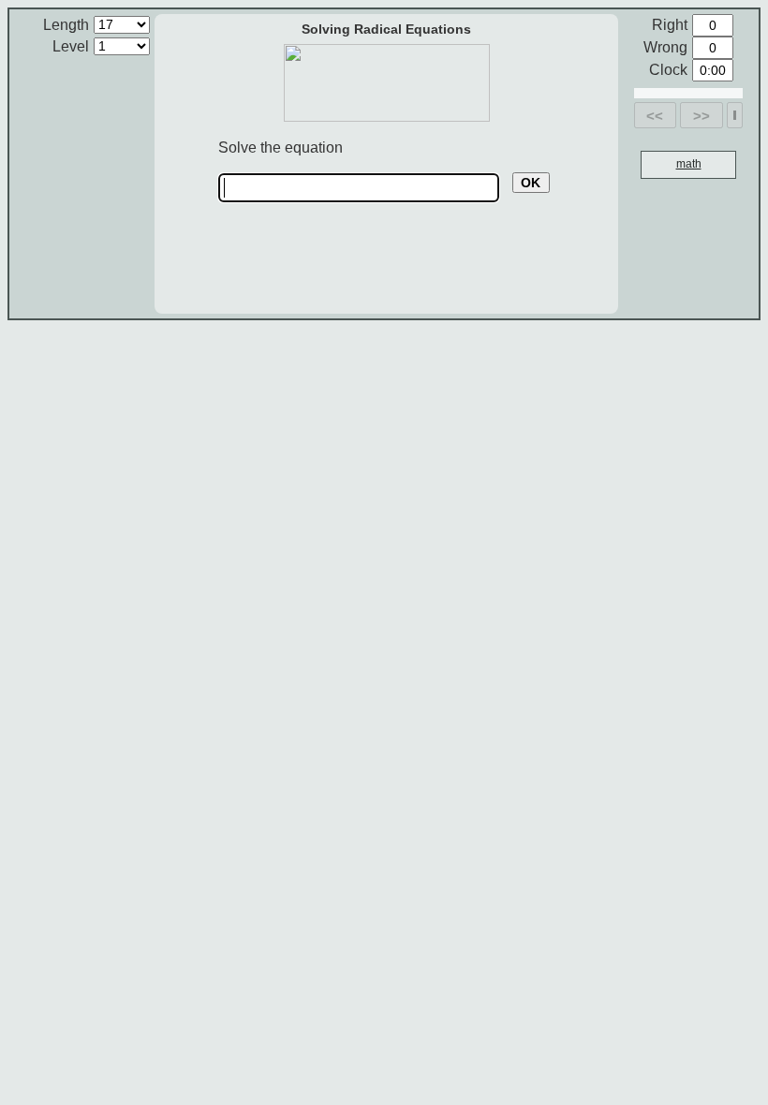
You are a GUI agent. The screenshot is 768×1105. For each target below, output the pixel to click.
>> (701, 116)
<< (654, 116)
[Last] (735, 115)
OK (530, 182)
